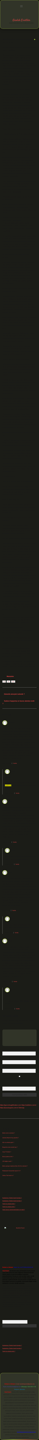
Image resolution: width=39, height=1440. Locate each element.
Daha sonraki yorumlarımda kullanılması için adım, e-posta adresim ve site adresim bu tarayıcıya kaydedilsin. (18, 1079)
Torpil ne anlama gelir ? (8, 1203)
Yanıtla (15, 763)
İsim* (3, 1050)
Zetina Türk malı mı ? (8, 1175)
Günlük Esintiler (21, 20)
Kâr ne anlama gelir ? (8, 1142)
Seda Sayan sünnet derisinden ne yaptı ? (13, 1209)
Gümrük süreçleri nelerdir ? (14, 694)
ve (8, 681)
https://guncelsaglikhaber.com (10, 1105)
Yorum (4, 1028)
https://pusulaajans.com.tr (9, 1108)
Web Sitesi (5, 1067)
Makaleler (10, 676)
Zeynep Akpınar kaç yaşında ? (10, 1137)
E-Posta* (4, 1058)
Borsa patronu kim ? (7, 1156)
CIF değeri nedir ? (7, 1161)
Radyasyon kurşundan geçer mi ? (11, 1170)
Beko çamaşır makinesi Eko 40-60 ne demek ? (15, 1166)
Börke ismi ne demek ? (8, 1133)
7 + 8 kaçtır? (6, 1085)
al (4, 681)
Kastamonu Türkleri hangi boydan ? (12, 1198)
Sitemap (21, 1108)
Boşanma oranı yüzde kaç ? (10, 1147)
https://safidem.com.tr (28, 1105)
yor (13, 681)
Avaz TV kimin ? (6, 1152)
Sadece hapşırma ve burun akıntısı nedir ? (18, 702)
